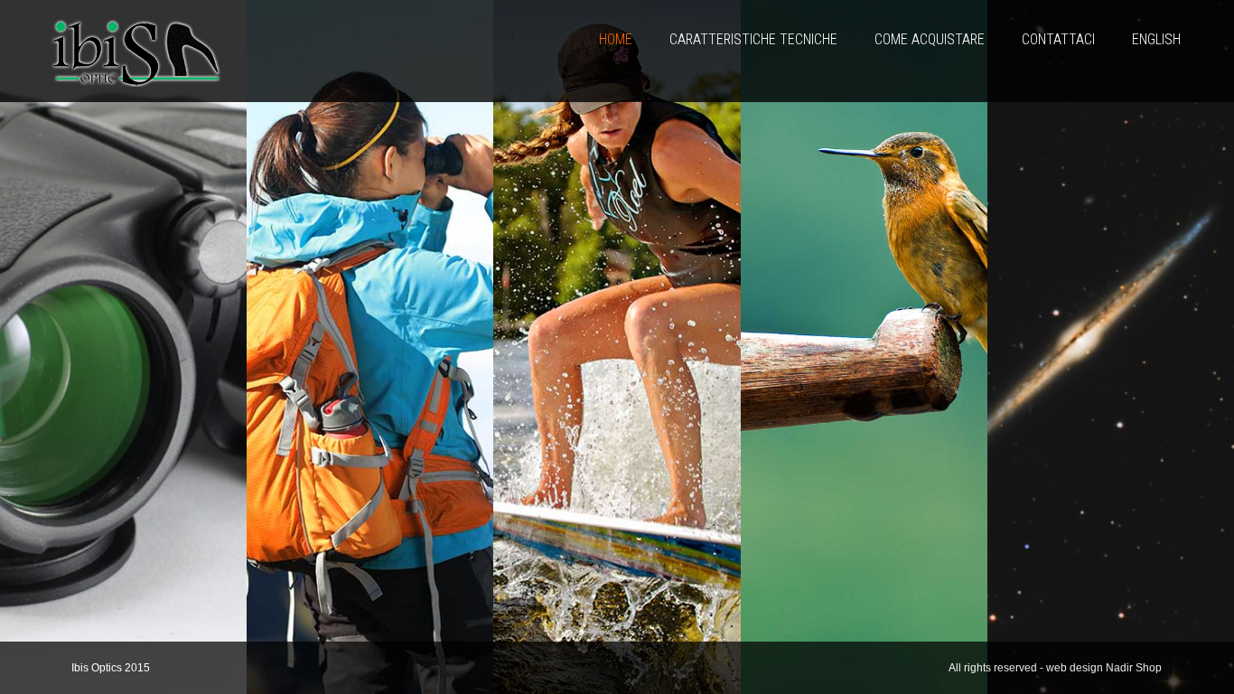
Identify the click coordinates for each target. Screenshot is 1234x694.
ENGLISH (1156, 39)
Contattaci (1058, 39)
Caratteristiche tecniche (753, 39)
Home (615, 39)
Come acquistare (929, 39)
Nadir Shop (1134, 667)
